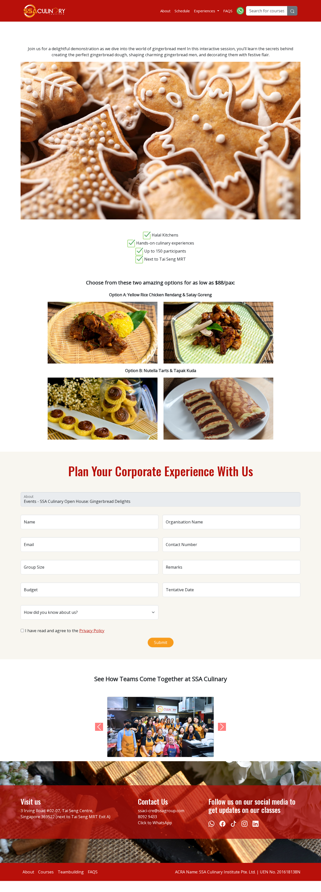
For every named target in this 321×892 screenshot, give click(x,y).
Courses (46, 872)
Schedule (182, 10)
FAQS (227, 10)
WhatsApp (162, 822)
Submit (160, 642)
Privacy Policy (91, 630)
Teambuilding (71, 872)
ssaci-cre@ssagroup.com (161, 810)
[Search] (292, 11)
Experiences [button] (205, 10)
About (165, 10)
